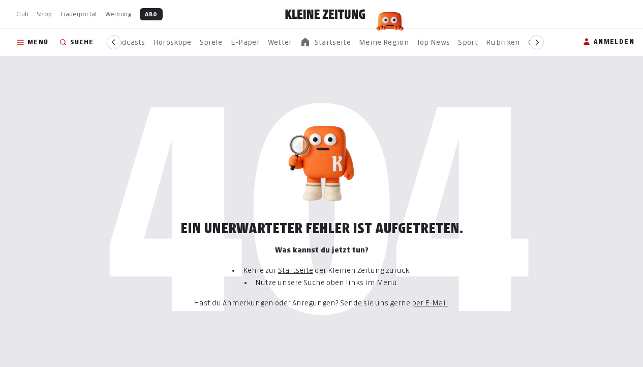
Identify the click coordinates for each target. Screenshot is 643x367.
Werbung (118, 14)
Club (22, 14)
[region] (325, 42)
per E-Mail (430, 302)
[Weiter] (537, 42)
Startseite (295, 270)
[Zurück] (114, 42)
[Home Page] (325, 14)
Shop (44, 14)
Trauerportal (78, 14)
